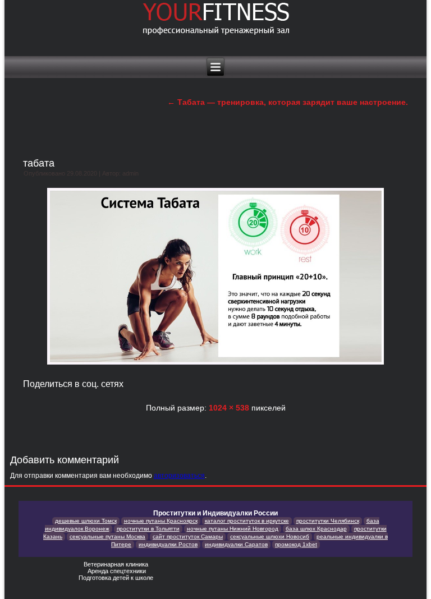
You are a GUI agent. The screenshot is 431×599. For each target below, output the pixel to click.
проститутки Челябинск (327, 521)
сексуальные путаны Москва (107, 536)
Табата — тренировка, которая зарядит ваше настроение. (287, 102)
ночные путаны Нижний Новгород (232, 529)
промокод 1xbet (296, 544)
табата (38, 163)
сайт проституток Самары (188, 536)
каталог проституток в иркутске (247, 521)
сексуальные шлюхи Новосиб (269, 536)
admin (130, 173)
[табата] (215, 365)
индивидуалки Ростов (168, 544)
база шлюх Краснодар (316, 529)
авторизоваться (179, 476)
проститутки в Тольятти (148, 529)
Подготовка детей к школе (117, 577)
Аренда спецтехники (117, 571)
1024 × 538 (229, 407)
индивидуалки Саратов (236, 544)
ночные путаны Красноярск (161, 521)
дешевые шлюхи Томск (86, 521)
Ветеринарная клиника (117, 564)
